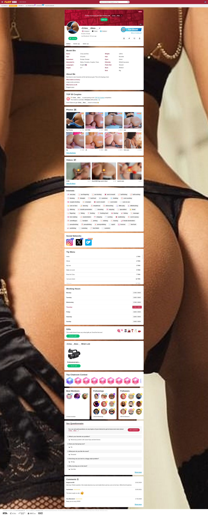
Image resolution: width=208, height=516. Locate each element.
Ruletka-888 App (49, 5)
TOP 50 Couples (99, 97)
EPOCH (32, 510)
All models (4, 5)
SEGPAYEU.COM (39, 510)
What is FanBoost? (136, 33)
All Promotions (30, 5)
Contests (39, 5)
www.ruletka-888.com (20, 510)
